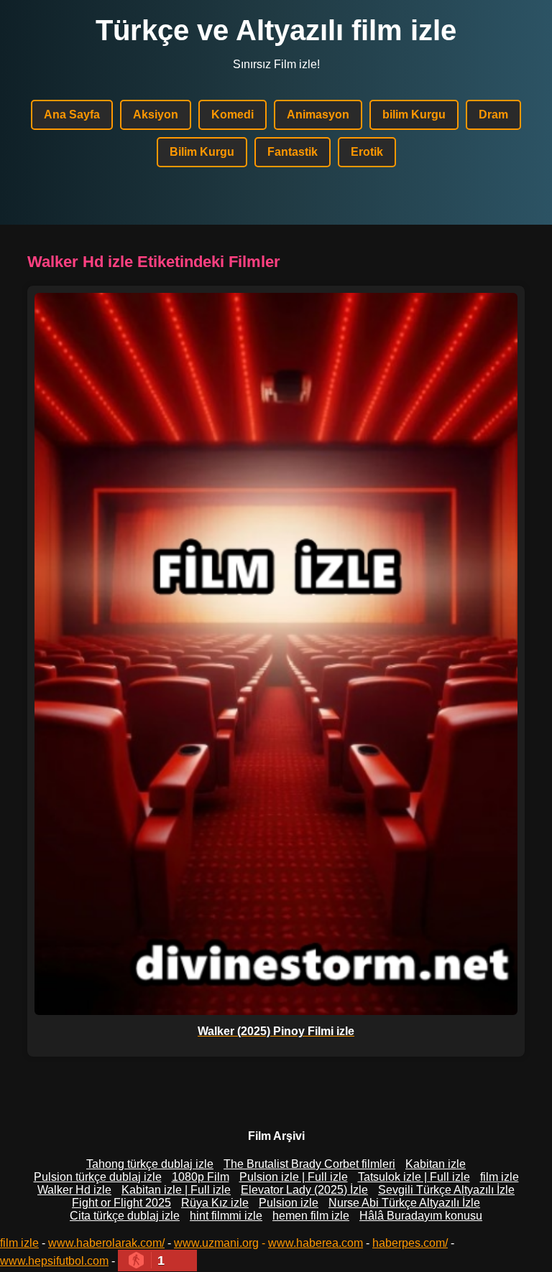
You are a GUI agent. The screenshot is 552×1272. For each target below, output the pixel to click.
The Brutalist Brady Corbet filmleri (309, 1164)
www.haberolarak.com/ (106, 1243)
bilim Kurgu (414, 114)
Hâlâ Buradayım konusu (420, 1216)
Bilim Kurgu (202, 152)
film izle (499, 1177)
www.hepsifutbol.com (54, 1261)
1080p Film (200, 1177)
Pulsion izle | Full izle (293, 1177)
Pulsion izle (288, 1203)
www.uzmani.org (216, 1243)
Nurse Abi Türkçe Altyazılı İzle (404, 1203)
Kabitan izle (435, 1164)
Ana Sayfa (72, 114)
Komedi (232, 114)
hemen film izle (310, 1216)
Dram (493, 114)
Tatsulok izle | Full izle (414, 1177)
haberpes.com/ (410, 1243)
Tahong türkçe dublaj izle (149, 1164)
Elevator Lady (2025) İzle (304, 1190)
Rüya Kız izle (215, 1203)
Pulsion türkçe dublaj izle (98, 1177)
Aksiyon (155, 114)
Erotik (367, 152)
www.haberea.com (315, 1243)
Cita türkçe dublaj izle (125, 1216)
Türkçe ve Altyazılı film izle (276, 30)
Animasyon (318, 114)
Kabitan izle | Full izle (176, 1190)
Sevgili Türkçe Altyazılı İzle (446, 1190)
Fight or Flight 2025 (121, 1203)
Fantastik (292, 152)
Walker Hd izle (74, 1190)
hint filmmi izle (226, 1216)
